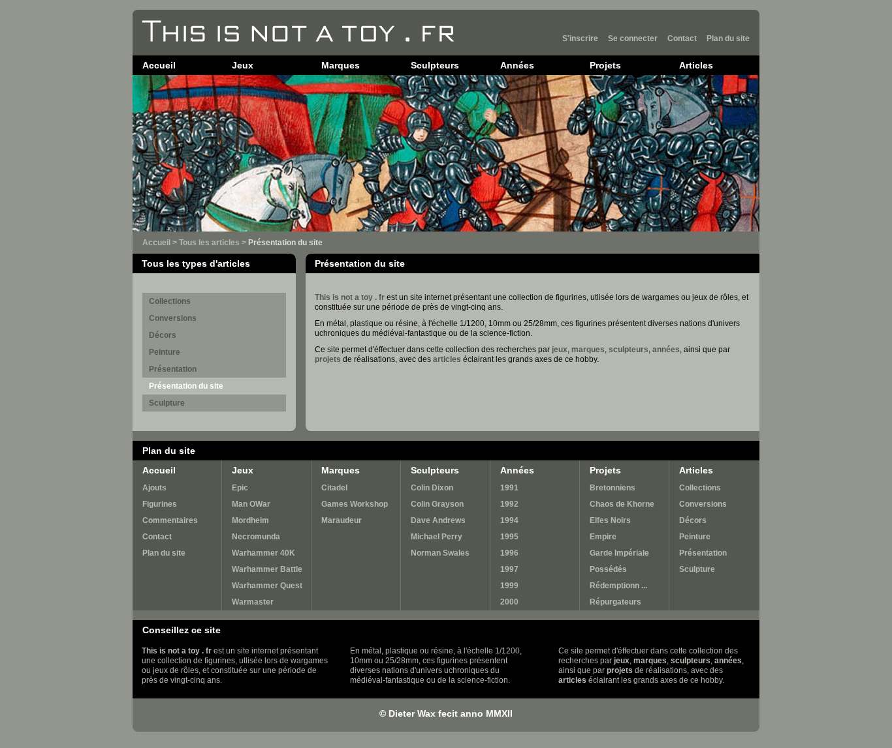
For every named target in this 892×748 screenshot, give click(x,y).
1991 (509, 487)
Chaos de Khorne (622, 504)
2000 (509, 601)
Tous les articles (209, 242)
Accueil (159, 65)
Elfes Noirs (610, 520)
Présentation (173, 369)
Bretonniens (612, 487)
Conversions (173, 318)
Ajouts (154, 487)
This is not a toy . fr (350, 297)
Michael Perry (436, 536)
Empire (603, 536)
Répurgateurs (615, 601)
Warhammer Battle (267, 569)
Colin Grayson (437, 504)
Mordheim (250, 520)
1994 (509, 520)
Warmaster (253, 601)
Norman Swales (440, 553)
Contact (682, 38)
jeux (559, 349)
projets (328, 359)
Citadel (334, 487)
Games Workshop (354, 504)
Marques (340, 65)
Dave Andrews (438, 520)
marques (588, 349)
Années (517, 65)
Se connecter (633, 38)
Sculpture (167, 403)
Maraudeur (341, 520)
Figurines (159, 504)
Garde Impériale (619, 553)
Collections (170, 301)
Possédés (608, 569)
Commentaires (170, 520)
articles (447, 359)
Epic (240, 487)
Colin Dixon (432, 487)
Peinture (164, 352)
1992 (509, 504)
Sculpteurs (435, 65)
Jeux (242, 65)
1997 (509, 569)
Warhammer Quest (267, 585)
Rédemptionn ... (618, 585)
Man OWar (251, 504)
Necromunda (256, 536)
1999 (509, 585)
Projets (605, 65)
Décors (162, 335)
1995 (509, 536)
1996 (509, 553)
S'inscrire (580, 38)
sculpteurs (628, 349)
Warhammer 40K (263, 553)
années (666, 349)
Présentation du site (186, 386)
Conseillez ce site (181, 630)
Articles (696, 65)
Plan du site (728, 38)
